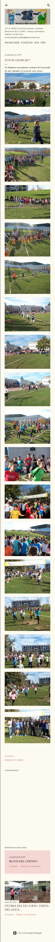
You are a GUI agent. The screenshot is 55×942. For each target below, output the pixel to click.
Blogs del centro (23, 861)
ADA (36, 42)
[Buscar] (48, 4)
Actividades (18, 760)
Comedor (27, 42)
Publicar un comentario (30, 866)
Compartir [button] (9, 756)
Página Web (12, 42)
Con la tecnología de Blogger (30, 933)
